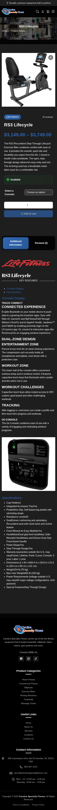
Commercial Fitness (28, 683)
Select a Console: (10, 193)
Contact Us (28, 739)
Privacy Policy (38, 805)
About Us (28, 727)
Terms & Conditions (21, 805)
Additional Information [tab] (15, 243)
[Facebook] (21, 659)
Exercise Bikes (28, 691)
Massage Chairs (28, 703)
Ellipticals (28, 687)
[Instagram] (28, 659)
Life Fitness (12, 117)
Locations (28, 735)
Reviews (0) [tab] (41, 243)
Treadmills (28, 699)
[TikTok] (36, 659)
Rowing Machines (28, 695)
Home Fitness (28, 679)
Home (4, 31)
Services (28, 731)
